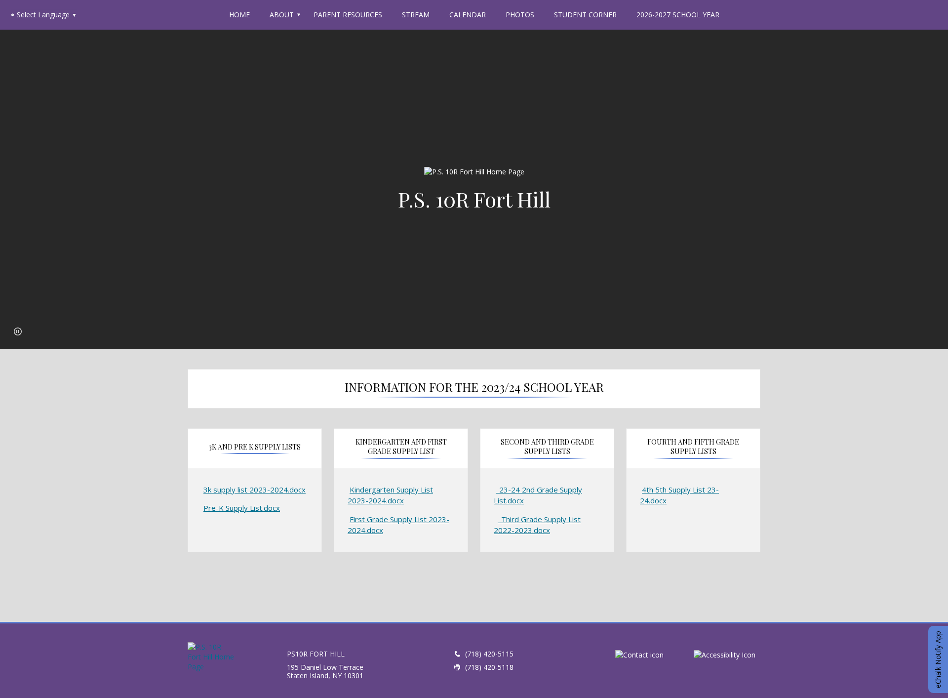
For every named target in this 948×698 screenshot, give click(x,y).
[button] (18, 331)
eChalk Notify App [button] (938, 659)
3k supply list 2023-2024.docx (254, 489)
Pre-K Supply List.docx (241, 508)
